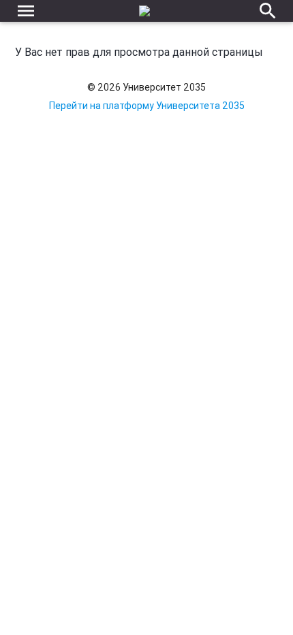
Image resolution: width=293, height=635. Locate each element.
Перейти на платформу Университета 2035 (147, 105)
